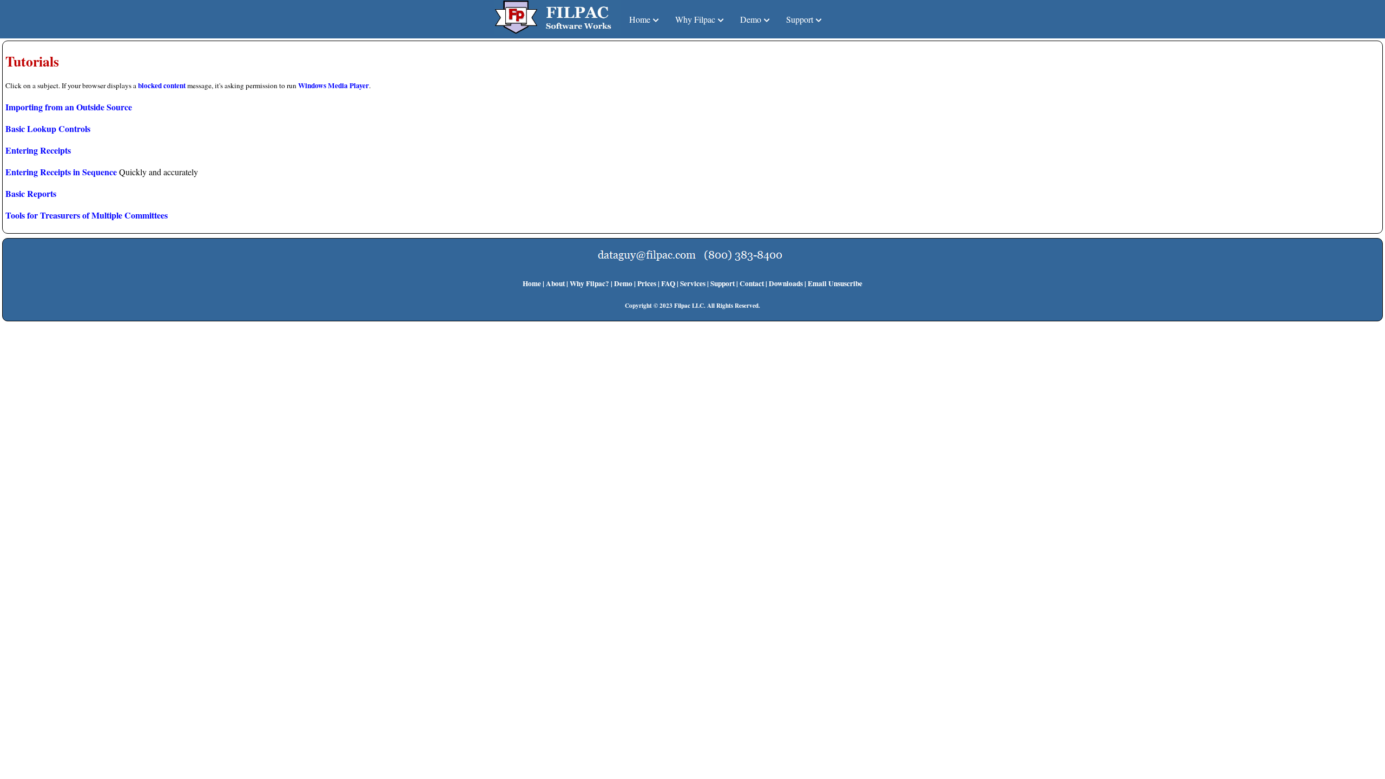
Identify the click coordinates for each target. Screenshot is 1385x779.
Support (799, 19)
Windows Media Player (333, 85)
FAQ (668, 283)
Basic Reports (30, 193)
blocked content (162, 85)
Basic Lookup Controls (47, 128)
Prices (646, 283)
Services (692, 283)
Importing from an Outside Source (68, 107)
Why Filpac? (589, 283)
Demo (750, 19)
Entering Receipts (38, 150)
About (555, 283)
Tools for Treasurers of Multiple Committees (86, 215)
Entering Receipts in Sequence (61, 172)
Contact (752, 283)
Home (532, 283)
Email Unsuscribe (835, 283)
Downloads (786, 283)
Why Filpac (695, 19)
